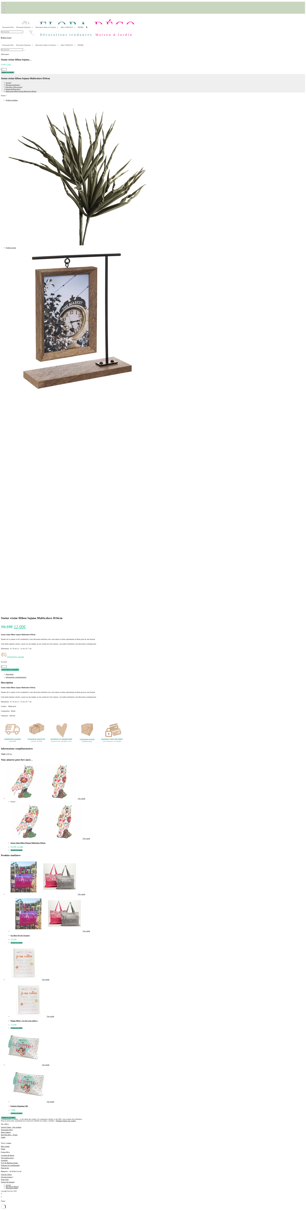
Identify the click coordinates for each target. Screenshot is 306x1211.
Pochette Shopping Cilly (19, 1106)
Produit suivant (11, 248)
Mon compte (5, 1146)
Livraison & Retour (7, 1155)
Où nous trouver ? (7, 1177)
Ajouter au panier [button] (16, 850)
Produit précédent (12, 100)
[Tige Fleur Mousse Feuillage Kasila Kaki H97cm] (77, 245)
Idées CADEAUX (67, 27)
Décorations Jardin (12, 1188)
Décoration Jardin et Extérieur (46, 27)
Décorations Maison (12, 1186)
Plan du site (5, 1168)
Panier (3, 1149)
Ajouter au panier (8, 72)
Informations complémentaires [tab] (16, 677)
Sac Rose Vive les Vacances (20, 935)
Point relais (5, 1179)
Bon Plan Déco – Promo (9, 1135)
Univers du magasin (7, 1182)
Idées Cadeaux (6, 1132)
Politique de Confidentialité (10, 1165)
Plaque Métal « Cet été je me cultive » (24, 1021)
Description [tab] (10, 674)
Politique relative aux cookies (66, 1121)
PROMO (80, 27)
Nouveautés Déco (8, 27)
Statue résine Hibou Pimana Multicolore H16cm (28, 843)
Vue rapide (81, 799)
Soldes (3, 1137)
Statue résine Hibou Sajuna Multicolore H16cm (21, 91)
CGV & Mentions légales (9, 1163)
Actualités (4, 1160)
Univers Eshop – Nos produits (11, 1127)
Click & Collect (6, 1174)
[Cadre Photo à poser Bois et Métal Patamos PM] (77, 392)
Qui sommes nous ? (7, 1158)
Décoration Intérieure (23, 27)
